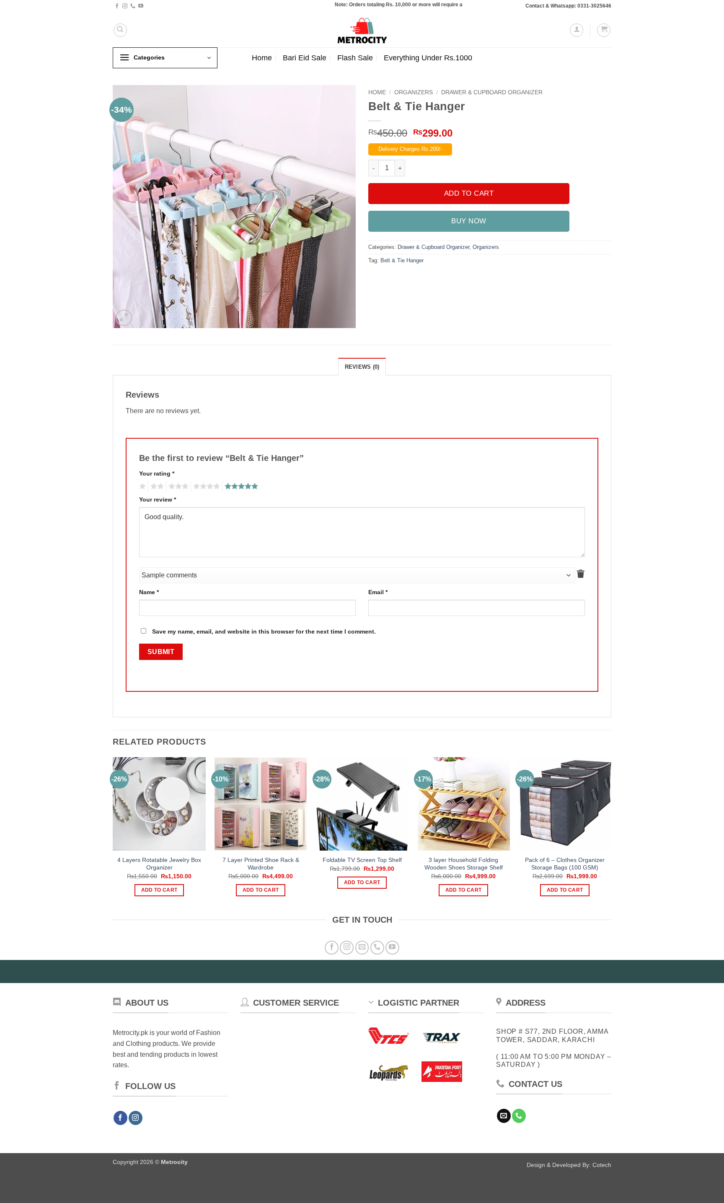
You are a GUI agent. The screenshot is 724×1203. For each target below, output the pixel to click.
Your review (157, 499)
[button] (576, 30)
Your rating (156, 473)
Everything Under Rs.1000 (428, 58)
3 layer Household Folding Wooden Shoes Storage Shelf (463, 863)
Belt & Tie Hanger (402, 260)
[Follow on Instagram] (124, 6)
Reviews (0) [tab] (362, 367)
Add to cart (469, 193)
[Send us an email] (362, 948)
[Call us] (132, 6)
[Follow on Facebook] (116, 6)
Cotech (601, 1165)
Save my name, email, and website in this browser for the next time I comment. (264, 631)
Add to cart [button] (159, 890)
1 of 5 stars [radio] (141, 486)
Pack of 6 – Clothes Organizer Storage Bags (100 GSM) (565, 863)
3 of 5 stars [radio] (177, 486)
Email (378, 592)
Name (149, 592)
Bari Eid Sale (304, 58)
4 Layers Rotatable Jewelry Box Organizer (159, 863)
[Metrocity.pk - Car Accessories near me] (362, 30)
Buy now (468, 221)
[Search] (120, 30)
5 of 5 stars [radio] (240, 486)
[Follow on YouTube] (140, 6)
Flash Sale (355, 58)
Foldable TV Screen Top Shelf (362, 859)
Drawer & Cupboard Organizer (492, 92)
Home (262, 58)
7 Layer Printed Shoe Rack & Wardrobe (260, 863)
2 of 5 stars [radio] (156, 486)
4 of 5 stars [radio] (205, 486)
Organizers (413, 92)
